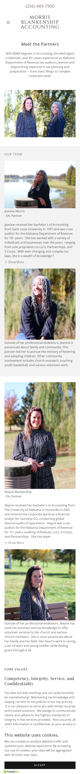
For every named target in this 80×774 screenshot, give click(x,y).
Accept (40, 765)
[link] (40, 22)
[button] (9, 22)
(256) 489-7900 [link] (40, 6)
